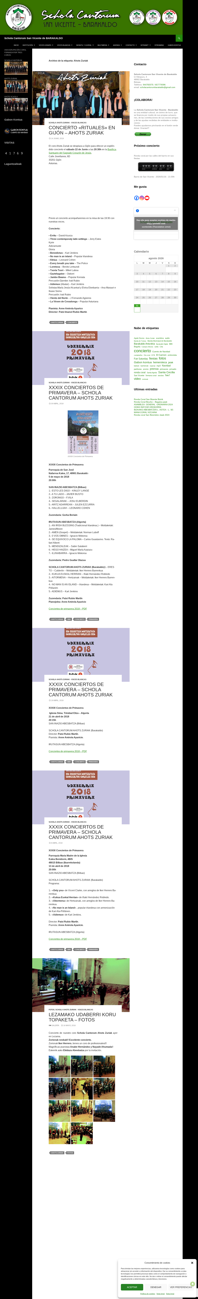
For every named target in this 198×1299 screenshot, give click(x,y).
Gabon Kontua (174, 45)
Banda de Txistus (140, 341)
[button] (192, 1262)
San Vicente (139, 375)
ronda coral (140, 372)
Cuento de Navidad (161, 351)
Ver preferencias (181, 1287)
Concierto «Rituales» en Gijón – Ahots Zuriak (82, 130)
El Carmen (161, 355)
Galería (55, 1025)
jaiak (170, 362)
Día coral (147, 355)
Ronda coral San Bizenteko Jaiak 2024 (151, 415)
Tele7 (167, 375)
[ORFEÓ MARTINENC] (82, 1133)
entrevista (172, 355)
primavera (93, 619)
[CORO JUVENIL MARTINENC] (59, 1133)
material (152, 366)
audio (167, 338)
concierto (72, 322)
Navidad (166, 365)
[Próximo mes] (175, 258)
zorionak (145, 379)
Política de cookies (147, 1294)
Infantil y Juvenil (84, 45)
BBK (69, 619)
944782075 (148, 85)
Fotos (52, 1010)
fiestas (153, 358)
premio (146, 369)
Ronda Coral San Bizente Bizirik (148, 399)
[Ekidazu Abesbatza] (104, 1111)
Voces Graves (45, 45)
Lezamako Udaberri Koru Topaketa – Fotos (82, 1017)
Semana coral (151, 376)
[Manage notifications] (192, 1284)
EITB (153, 355)
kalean (136, 366)
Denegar (155, 1287)
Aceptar (132, 1287)
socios (161, 375)
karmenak (144, 366)
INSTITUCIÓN (28, 45)
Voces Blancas (63, 45)
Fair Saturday (141, 358)
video (137, 378)
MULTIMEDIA (102, 45)
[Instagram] (141, 198)
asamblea (160, 338)
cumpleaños (138, 355)
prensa (154, 368)
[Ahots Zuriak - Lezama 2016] (59, 1066)
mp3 (159, 366)
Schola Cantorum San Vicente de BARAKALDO (33, 38)
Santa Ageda (152, 373)
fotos (70, 1153)
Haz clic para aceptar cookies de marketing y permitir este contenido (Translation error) (156, 223)
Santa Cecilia (166, 372)
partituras (138, 369)
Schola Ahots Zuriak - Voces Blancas (67, 123)
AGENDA (116, 45)
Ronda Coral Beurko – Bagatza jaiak (150, 402)
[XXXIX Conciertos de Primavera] (83, 432)
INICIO (16, 45)
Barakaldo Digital (162, 344)
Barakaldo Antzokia (144, 343)
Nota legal (161, 1294)
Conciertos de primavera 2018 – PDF (68, 609)
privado (172, 369)
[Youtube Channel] (147, 198)
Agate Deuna (139, 338)
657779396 (160, 85)
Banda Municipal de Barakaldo (160, 341)
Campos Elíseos (147, 347)
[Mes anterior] (137, 258)
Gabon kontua (143, 362)
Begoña (137, 347)
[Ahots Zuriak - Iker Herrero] (82, 1088)
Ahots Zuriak (57, 322)
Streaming (159, 45)
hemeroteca (160, 362)
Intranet (145, 45)
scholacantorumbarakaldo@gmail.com (157, 87)
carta (156, 347)
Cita (161, 347)
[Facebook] (136, 198)
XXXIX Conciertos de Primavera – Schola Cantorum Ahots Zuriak (81, 393)
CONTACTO (130, 45)
